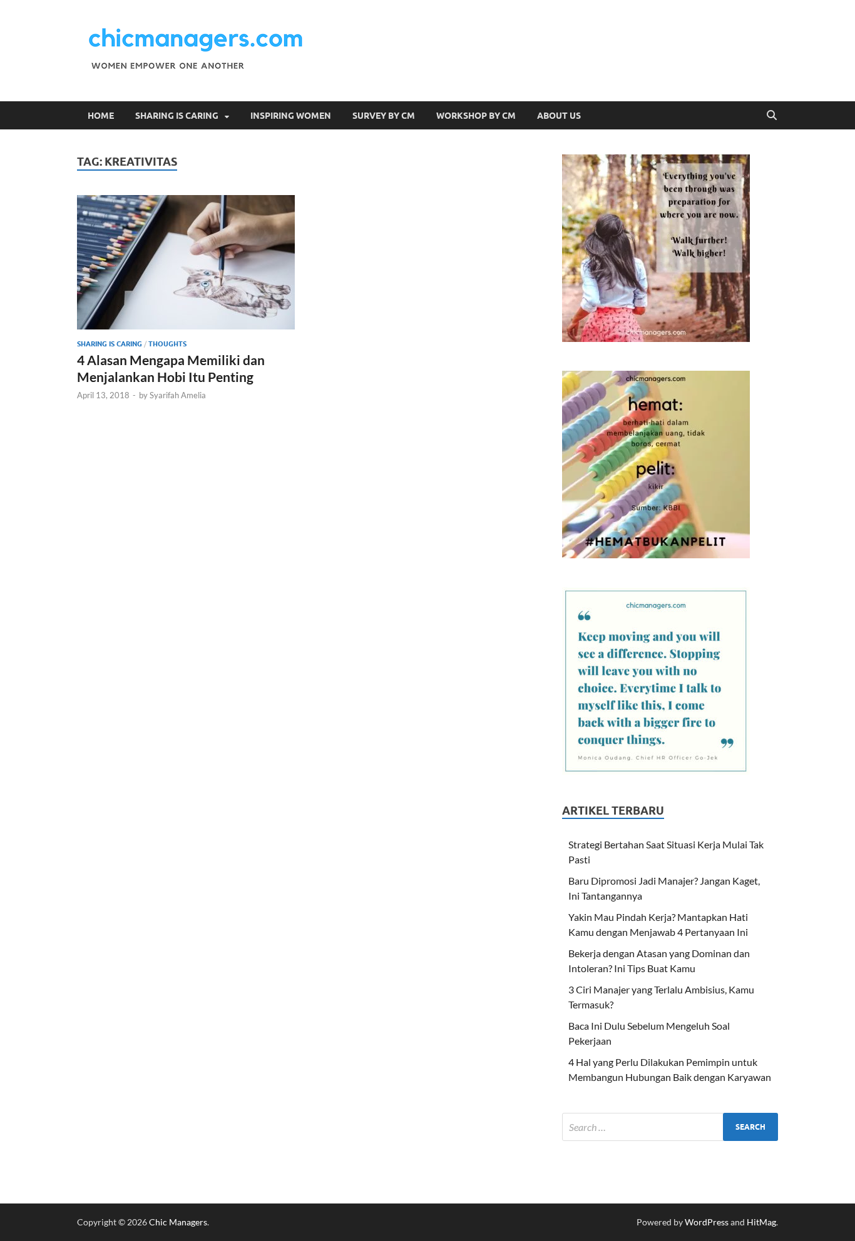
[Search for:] (670, 1127)
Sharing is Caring (176, 116)
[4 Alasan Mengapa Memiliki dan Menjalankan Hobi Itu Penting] (186, 262)
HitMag (761, 1222)
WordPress (707, 1222)
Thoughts (167, 343)
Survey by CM (383, 116)
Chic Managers (178, 1222)
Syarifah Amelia (178, 395)
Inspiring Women (290, 116)
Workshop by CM (476, 116)
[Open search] (771, 115)
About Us (559, 116)
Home (101, 116)
